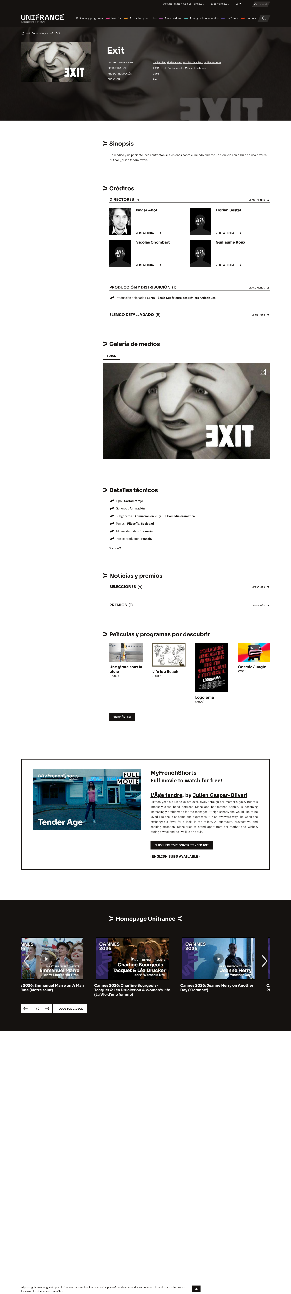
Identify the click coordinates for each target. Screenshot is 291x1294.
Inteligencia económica (204, 18)
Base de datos (173, 18)
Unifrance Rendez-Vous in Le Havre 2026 (183, 3)
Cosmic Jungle (252, 667)
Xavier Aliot (159, 62)
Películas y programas (90, 18)
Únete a (251, 18)
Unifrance (233, 18)
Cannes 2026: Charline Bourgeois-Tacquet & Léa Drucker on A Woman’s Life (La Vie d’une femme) (59, 990)
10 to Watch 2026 (220, 3)
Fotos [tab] (111, 356)
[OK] (196, 1288)
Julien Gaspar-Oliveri (220, 794)
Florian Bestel (174, 62)
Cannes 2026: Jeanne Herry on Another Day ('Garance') (143, 987)
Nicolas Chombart (193, 62)
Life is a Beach (165, 671)
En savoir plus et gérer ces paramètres (42, 1290)
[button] (263, 372)
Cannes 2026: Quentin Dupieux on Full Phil (228, 987)
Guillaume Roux (212, 62)
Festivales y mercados (143, 18)
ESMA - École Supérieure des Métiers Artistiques (179, 68)
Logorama (204, 697)
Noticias (116, 18)
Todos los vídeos (70, 1008)
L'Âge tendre (166, 794)
